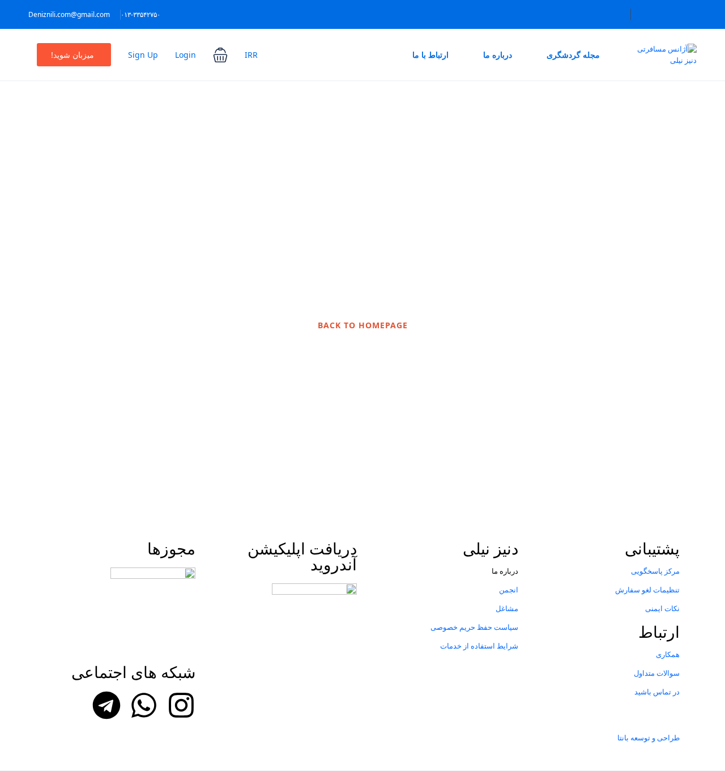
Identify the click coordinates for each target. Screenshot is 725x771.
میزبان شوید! (72, 54)
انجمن (508, 589)
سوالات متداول (657, 673)
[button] (220, 55)
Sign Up (143, 54)
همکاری (668, 654)
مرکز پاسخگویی (655, 571)
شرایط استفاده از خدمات (479, 646)
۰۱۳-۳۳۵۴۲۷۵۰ (140, 14)
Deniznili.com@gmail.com (69, 14)
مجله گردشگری (573, 54)
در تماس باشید (657, 692)
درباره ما (497, 54)
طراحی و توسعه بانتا (648, 737)
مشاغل (507, 608)
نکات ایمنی (662, 608)
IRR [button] (251, 54)
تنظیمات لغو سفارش (647, 589)
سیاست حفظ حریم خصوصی (474, 627)
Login (185, 54)
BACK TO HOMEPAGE (363, 325)
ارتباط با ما (430, 54)
